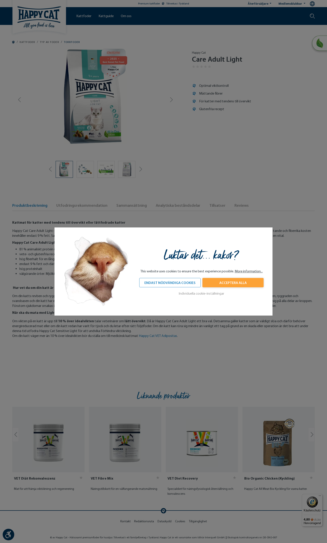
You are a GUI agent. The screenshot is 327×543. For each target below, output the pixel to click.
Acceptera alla (233, 282)
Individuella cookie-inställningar (201, 293)
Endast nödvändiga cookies (170, 282)
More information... (249, 271)
